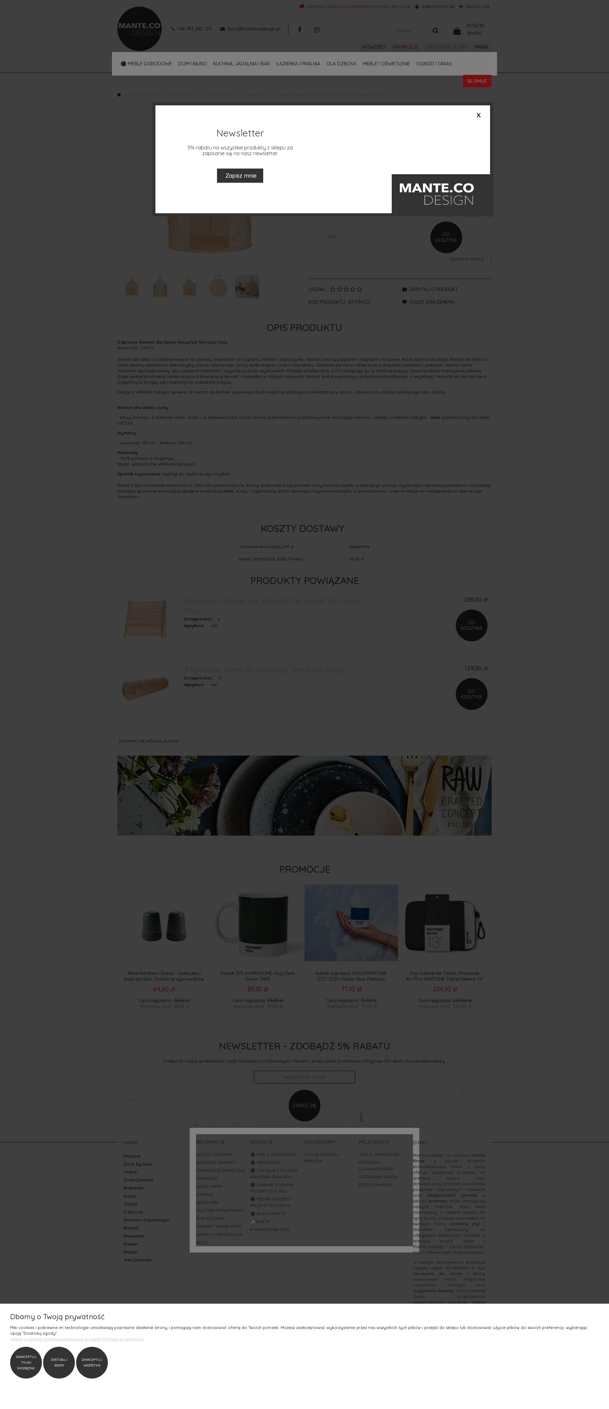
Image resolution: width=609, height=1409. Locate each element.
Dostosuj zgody (59, 1362)
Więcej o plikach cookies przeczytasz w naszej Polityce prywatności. (77, 1338)
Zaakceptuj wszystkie (92, 1362)
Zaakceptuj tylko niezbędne (26, 1362)
